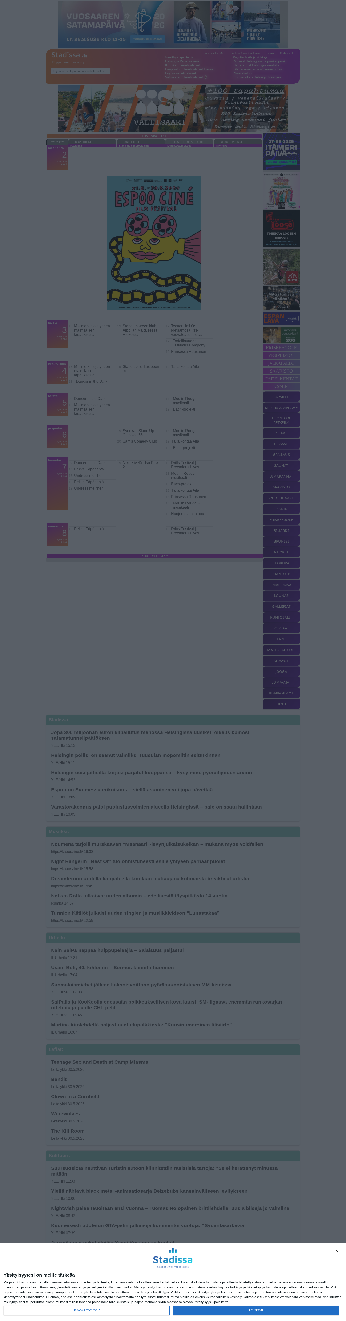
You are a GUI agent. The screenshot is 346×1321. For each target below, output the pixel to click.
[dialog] (173, 1282)
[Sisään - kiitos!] (337, 1251)
